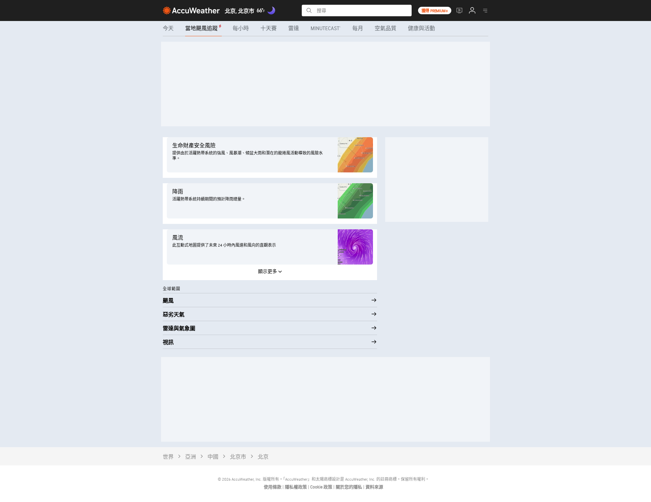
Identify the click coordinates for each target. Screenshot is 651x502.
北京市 (238, 457)
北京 (263, 457)
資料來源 (374, 487)
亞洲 (190, 457)
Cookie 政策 (321, 487)
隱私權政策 (296, 487)
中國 (213, 457)
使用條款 (273, 487)
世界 (168, 457)
